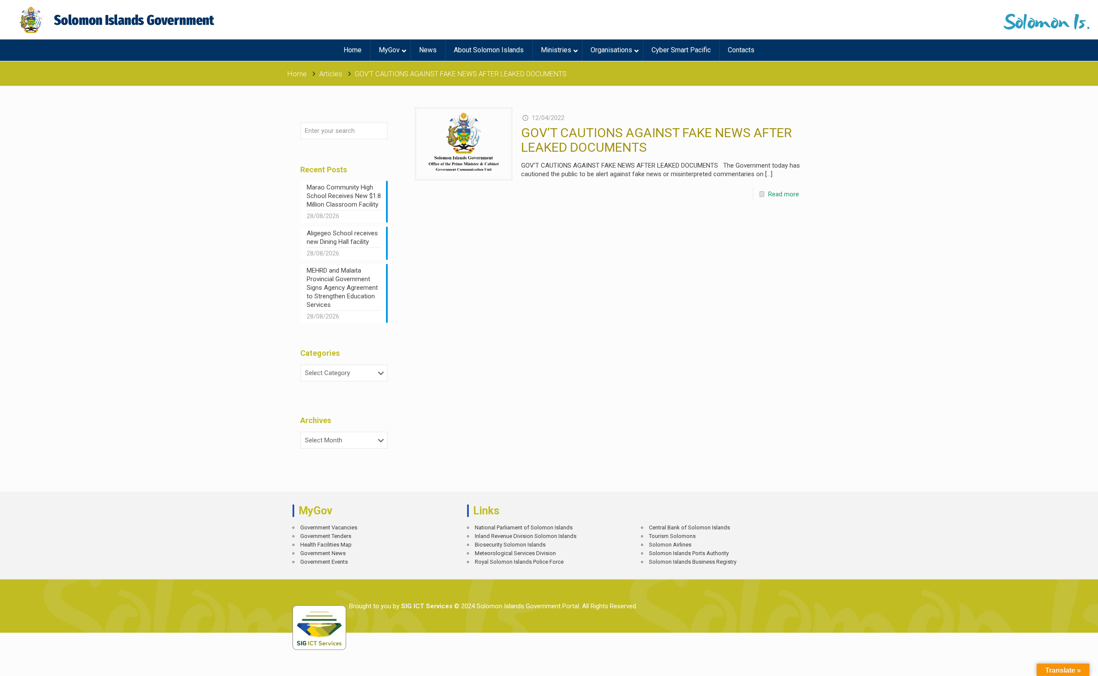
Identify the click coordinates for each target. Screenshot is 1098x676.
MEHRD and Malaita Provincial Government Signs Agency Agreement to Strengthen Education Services (342, 288)
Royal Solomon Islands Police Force (519, 562)
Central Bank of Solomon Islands (689, 527)
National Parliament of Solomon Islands (524, 527)
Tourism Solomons (672, 536)
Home (297, 74)
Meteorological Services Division (515, 553)
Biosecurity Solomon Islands (510, 544)
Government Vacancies (328, 527)
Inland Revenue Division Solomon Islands (525, 536)
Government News (323, 553)
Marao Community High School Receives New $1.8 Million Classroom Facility (344, 195)
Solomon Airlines (670, 544)
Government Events (324, 562)
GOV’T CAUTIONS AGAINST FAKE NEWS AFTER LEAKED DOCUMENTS (656, 140)
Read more (783, 194)
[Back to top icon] (1061, 663)
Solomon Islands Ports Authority (689, 553)
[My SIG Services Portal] (118, 19)
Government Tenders (325, 536)
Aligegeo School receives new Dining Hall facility (342, 237)
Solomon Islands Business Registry (692, 562)
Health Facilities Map (326, 544)
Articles (330, 74)
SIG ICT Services (425, 606)
